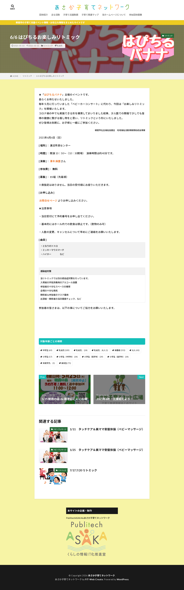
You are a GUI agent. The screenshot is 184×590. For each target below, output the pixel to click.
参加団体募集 (135, 14)
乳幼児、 (81, 350)
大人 (135, 350)
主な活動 (55, 14)
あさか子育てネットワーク (101, 575)
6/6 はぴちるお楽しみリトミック (50, 76)
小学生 (47, 357)
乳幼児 (59, 46)
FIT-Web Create (94, 579)
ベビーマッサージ (59, 429)
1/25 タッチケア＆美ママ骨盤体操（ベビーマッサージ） (107, 449)
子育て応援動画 (70, 14)
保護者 (120, 350)
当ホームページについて (114, 14)
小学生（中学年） (68, 357)
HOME (15, 76)
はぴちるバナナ (53, 94)
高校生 (66, 363)
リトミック (48, 46)
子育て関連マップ (90, 14)
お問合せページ (48, 200)
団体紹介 (43, 14)
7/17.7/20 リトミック (83, 470)
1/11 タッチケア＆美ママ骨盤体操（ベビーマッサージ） (107, 429)
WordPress (123, 579)
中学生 (47, 350)
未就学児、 (49, 363)
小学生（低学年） (93, 357)
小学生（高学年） (119, 357)
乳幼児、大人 (101, 350)
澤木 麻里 (55, 161)
